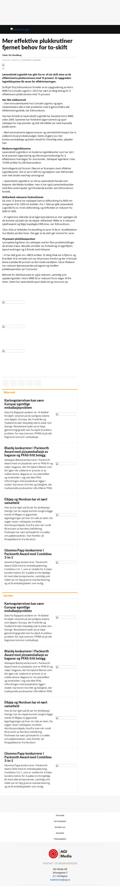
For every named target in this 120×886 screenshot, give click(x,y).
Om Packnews (60, 821)
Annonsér (60, 833)
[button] (110, 29)
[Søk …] (115, 29)
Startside (60, 815)
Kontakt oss (60, 827)
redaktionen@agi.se (60, 879)
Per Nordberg (15, 55)
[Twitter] (63, 801)
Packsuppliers (60, 839)
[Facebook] (57, 801)
